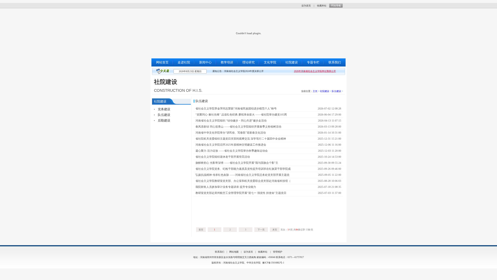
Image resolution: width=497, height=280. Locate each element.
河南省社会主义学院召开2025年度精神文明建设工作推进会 (230, 144)
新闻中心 (205, 62)
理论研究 (248, 62)
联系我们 (334, 62)
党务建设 (164, 109)
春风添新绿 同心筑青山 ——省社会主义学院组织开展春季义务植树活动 (238, 126)
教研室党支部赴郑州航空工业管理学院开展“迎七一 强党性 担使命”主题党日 (240, 193)
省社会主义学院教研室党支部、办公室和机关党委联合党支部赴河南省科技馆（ (243, 180)
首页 (201, 229)
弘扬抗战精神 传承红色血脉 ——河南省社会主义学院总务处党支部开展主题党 (242, 174)
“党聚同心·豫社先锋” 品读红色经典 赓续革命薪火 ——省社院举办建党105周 (241, 114)
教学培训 (227, 62)
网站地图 (234, 251)
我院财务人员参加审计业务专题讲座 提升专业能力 (225, 187)
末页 (274, 229)
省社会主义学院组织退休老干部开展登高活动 (222, 156)
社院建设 (291, 62)
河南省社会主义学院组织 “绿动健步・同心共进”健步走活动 (231, 120)
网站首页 (162, 62)
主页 (315, 91)
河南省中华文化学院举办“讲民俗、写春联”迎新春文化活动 (230, 132)
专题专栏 (313, 62)
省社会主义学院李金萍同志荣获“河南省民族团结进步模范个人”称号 (236, 108)
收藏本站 (321, 5)
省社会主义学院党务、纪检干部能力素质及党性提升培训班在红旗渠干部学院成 (243, 168)
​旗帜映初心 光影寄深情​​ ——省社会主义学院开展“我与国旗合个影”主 (236, 162)
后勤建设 (164, 120)
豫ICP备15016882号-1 (273, 262)
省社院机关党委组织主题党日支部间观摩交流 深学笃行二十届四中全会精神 (240, 138)
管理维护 (277, 251)
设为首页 (306, 5)
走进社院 (184, 62)
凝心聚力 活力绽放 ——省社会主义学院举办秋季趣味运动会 (231, 150)
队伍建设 (336, 91)
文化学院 (270, 62)
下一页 (261, 229)
